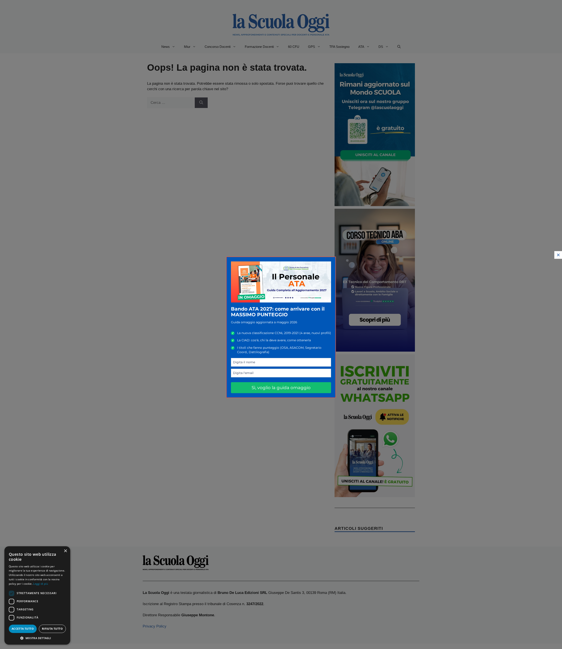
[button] (37, 638)
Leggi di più (40, 584)
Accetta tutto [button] (23, 629)
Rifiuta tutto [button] (52, 629)
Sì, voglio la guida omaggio (281, 387)
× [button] (65, 551)
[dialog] (37, 595)
